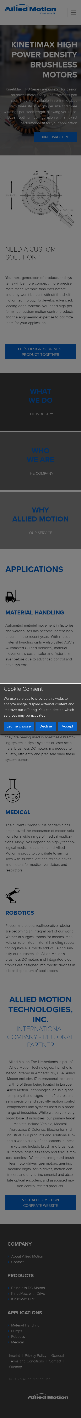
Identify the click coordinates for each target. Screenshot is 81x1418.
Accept (67, 726)
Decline (45, 726)
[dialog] (40, 709)
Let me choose (19, 726)
